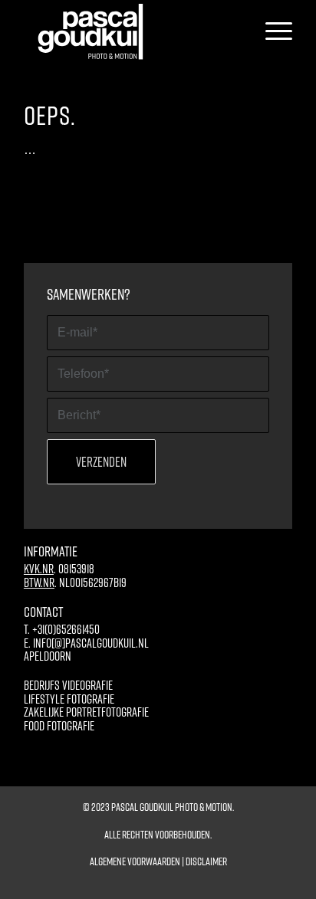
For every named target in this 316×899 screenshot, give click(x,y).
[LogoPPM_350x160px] (133, 31)
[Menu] (271, 31)
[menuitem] (271, 31)
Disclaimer (206, 861)
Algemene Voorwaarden (135, 861)
